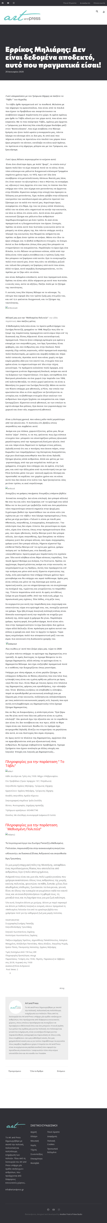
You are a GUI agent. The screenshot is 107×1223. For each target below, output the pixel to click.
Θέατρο (34, 1136)
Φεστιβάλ (35, 1163)
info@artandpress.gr (14, 1189)
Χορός (33, 1145)
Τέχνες (34, 1149)
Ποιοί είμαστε (53, 1132)
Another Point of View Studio (71, 1214)
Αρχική (34, 1132)
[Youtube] (8, 3)
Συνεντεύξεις (37, 1154)
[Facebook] (3, 3)
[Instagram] (14, 3)
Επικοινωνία (99, 3)
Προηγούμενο (14, 1071)
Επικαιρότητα (36, 1158)
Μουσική (35, 1140)
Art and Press (31, 1003)
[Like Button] (7, 973)
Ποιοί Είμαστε (69, 3)
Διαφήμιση (85, 3)
